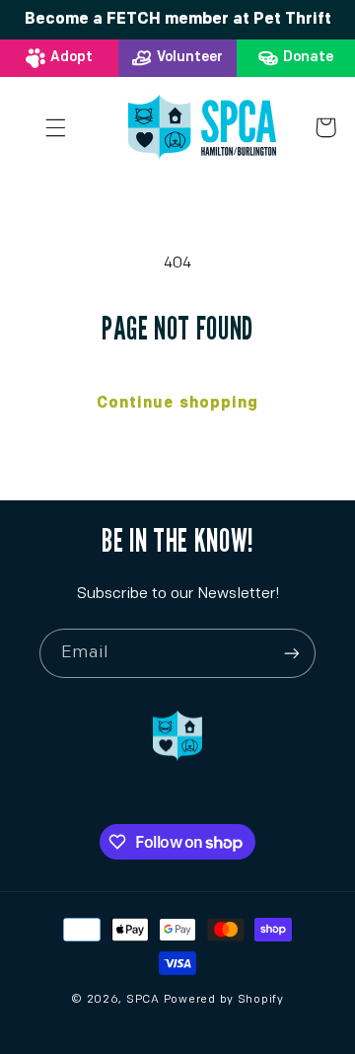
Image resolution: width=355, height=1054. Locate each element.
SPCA (143, 1000)
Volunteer (190, 57)
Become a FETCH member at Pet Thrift (178, 20)
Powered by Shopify (224, 1000)
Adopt (71, 57)
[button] (56, 127)
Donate (308, 57)
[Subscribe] (292, 653)
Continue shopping (177, 404)
